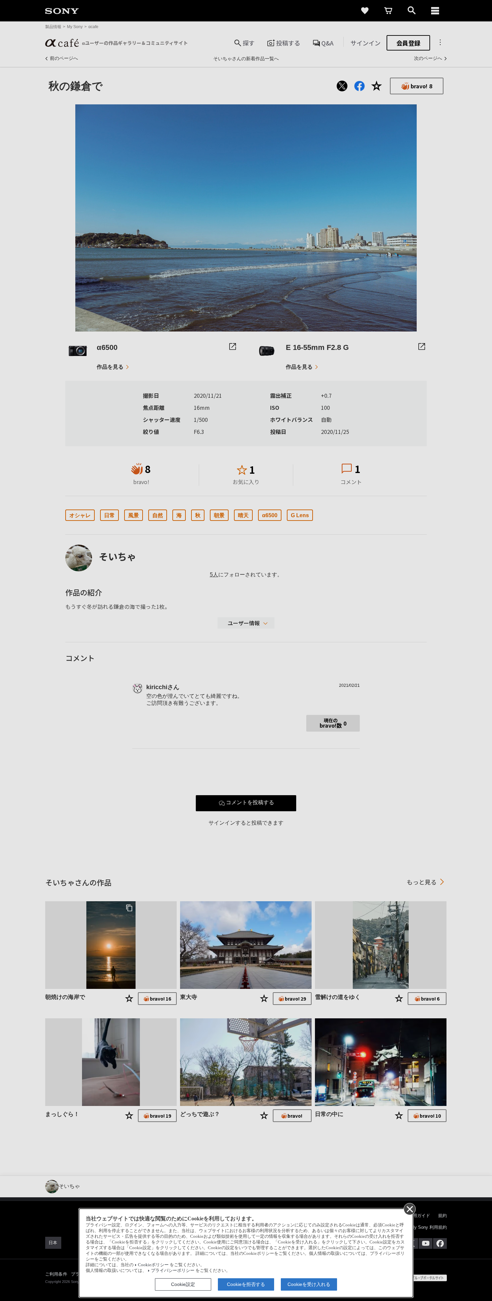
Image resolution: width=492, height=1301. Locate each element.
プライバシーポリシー (172, 1270)
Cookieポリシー (153, 1265)
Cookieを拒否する (246, 1284)
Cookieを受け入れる (309, 1284)
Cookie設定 (183, 1284)
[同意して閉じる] (409, 1208)
